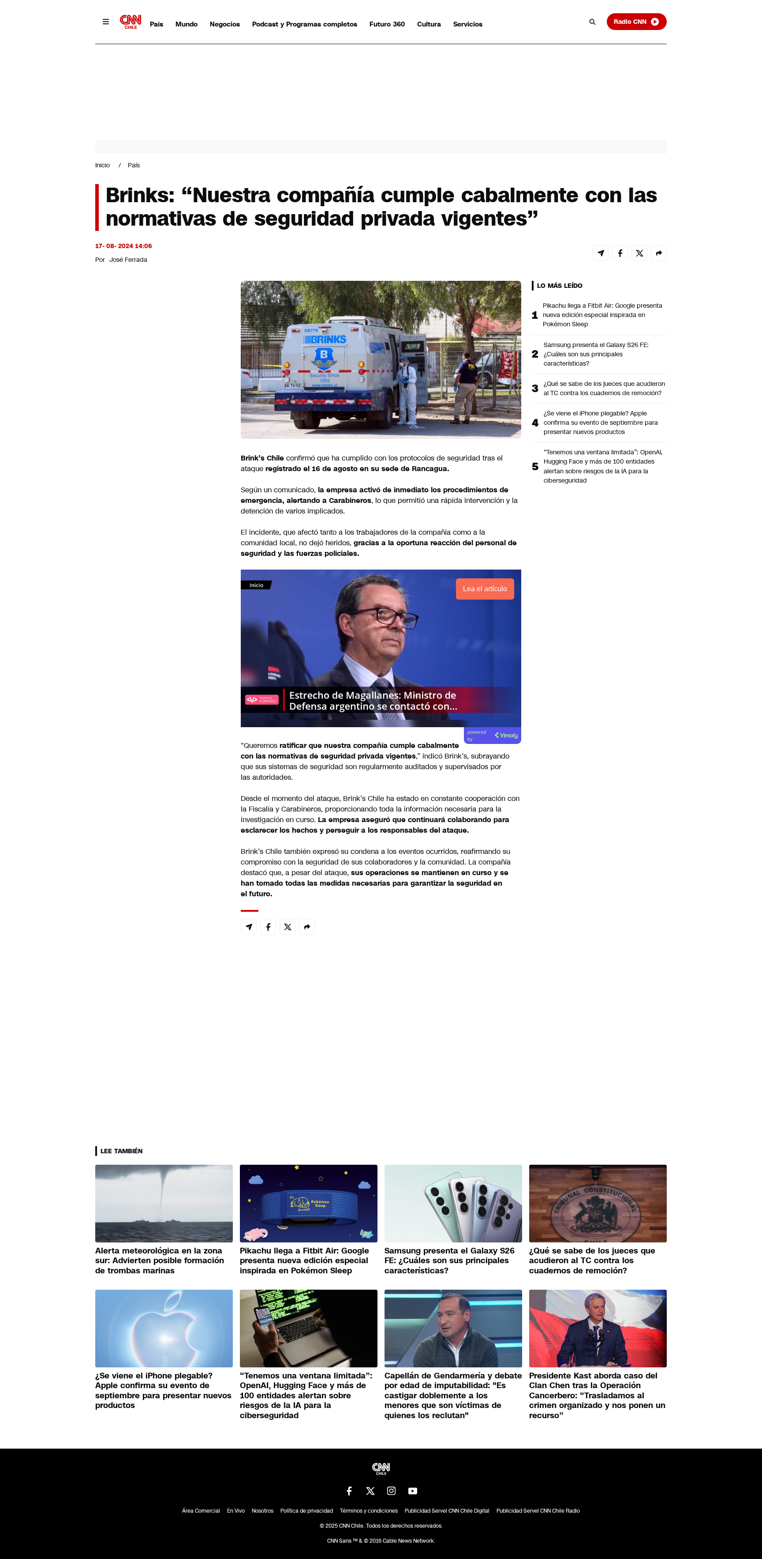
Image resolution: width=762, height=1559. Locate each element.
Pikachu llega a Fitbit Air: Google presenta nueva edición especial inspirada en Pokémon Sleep (602, 314)
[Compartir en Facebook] (620, 253)
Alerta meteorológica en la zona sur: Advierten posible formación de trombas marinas (159, 1260)
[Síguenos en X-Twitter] (370, 1491)
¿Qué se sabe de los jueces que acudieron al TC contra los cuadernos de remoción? (604, 388)
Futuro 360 (387, 24)
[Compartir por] (659, 253)
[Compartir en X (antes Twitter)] (639, 253)
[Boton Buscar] (592, 21)
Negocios (225, 24)
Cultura (429, 24)
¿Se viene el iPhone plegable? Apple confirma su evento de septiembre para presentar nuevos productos (601, 422)
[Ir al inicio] (130, 22)
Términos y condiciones (369, 1510)
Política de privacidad (306, 1510)
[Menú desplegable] (105, 21)
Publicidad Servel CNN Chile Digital (447, 1510)
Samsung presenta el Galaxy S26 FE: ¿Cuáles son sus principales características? (596, 354)
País (156, 24)
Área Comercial (201, 1510)
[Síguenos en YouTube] (413, 1491)
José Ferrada (128, 259)
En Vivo (236, 1510)
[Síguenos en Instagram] (392, 1491)
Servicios (467, 24)
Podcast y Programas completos (304, 24)
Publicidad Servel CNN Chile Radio (538, 1510)
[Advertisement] (161, 786)
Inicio (102, 165)
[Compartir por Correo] (601, 253)
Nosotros (262, 1510)
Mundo (187, 24)
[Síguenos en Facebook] (349, 1491)
